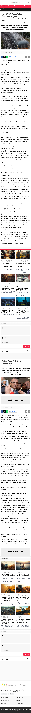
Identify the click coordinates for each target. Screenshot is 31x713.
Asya (2, 571)
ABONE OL (14, 56)
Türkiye (7, 365)
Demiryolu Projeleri (20, 571)
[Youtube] (8, 694)
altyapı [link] (12, 168)
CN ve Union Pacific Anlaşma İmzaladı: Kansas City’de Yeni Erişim (7, 288)
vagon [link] (20, 25)
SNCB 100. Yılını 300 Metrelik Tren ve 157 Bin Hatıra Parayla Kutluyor (7, 265)
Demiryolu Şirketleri (10, 18)
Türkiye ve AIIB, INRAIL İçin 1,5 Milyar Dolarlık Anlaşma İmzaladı (22, 575)
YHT (4, 571)
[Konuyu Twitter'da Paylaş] (4, 57)
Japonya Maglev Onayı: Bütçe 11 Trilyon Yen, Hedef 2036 (8, 575)
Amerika (17, 260)
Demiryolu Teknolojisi (24, 260)
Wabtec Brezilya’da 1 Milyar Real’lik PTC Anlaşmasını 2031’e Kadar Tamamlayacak (23, 265)
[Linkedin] (6, 694)
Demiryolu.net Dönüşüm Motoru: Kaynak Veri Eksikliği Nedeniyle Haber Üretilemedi (7, 621)
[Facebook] (2, 694)
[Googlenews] (13, 694)
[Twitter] (4, 694)
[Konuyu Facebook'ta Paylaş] (2, 57)
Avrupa (2, 260)
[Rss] (11, 694)
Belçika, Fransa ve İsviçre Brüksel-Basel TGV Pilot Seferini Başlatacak (7, 599)
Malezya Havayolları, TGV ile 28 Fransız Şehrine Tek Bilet (22, 599)
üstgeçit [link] (9, 370)
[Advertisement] (15, 670)
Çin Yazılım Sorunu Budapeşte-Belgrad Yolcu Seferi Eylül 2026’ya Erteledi (22, 312)
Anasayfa (4, 18)
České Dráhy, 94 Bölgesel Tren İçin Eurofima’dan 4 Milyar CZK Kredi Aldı (7, 311)
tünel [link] (14, 368)
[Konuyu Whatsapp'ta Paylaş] (7, 57)
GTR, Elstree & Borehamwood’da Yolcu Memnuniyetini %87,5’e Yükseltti (22, 289)
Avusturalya (18, 616)
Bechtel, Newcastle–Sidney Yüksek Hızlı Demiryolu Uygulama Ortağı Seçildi (23, 621)
